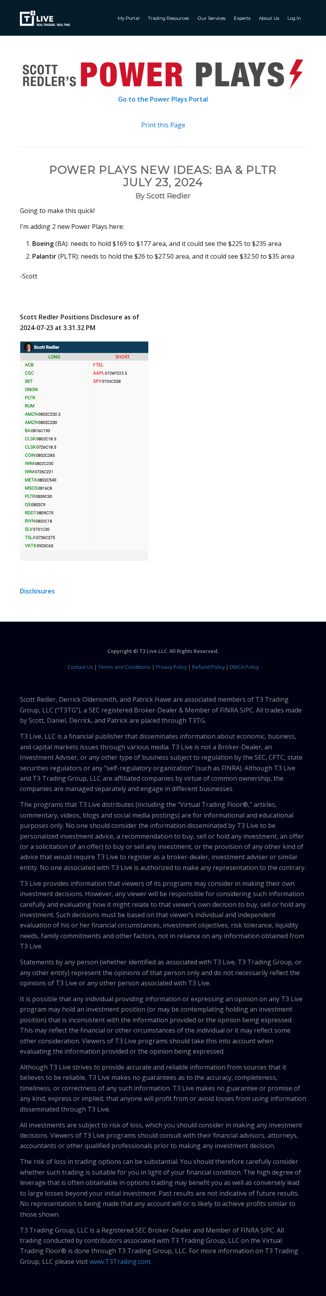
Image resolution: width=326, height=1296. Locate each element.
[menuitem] (129, 18)
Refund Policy (208, 666)
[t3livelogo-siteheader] (45, 19)
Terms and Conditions (124, 666)
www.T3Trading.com (119, 1261)
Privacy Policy (171, 666)
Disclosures (37, 591)
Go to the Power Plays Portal (163, 99)
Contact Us (80, 666)
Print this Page (163, 125)
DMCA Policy (244, 666)
